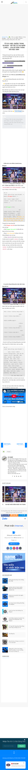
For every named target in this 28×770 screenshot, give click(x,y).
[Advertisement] (14, 21)
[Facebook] (8, 548)
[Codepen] (20, 548)
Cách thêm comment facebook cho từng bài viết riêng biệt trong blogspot (16, 619)
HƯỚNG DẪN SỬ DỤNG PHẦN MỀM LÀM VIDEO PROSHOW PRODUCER (15, 588)
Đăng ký (15, 543)
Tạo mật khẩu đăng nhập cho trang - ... (16, 504)
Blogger (8, 451)
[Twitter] (11, 548)
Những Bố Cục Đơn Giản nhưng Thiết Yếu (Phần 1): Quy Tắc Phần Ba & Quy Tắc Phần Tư (16, 650)
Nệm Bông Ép (12, 633)
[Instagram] (17, 548)
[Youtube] (14, 548)
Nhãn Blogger (18, 111)
